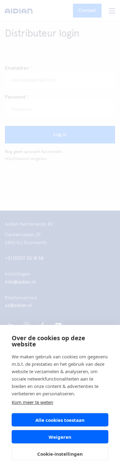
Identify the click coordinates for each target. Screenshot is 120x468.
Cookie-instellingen (60, 454)
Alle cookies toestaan (60, 420)
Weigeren (60, 437)
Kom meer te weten (32, 402)
